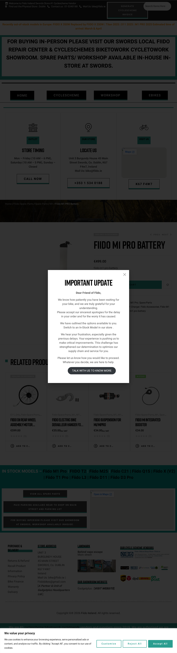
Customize (108, 644)
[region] (88, 640)
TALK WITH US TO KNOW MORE (91, 371)
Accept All (160, 644)
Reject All (135, 644)
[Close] (124, 274)
